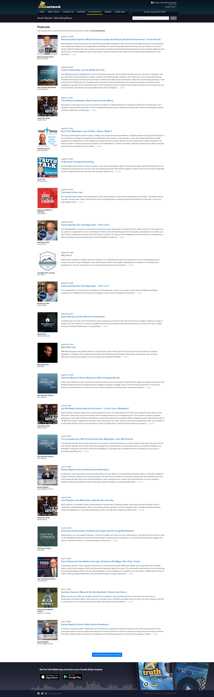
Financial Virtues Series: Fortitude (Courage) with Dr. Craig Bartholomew (97, 531)
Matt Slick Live (68, 347)
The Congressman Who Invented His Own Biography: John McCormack (97, 439)
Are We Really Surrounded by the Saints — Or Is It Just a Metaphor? (95, 408)
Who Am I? (66, 255)
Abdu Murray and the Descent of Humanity (83, 316)
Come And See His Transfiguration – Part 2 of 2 (85, 225)
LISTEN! (120, 12)
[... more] (72, 54)
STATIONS (81, 12)
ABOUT (54, 12)
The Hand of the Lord (72, 192)
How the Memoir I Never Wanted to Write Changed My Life (90, 378)
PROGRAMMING (94, 12)
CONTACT (68, 12)
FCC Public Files (54, 694)
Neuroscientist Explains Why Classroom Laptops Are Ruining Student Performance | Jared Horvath (111, 39)
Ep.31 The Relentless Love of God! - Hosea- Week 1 (86, 131)
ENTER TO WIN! (170, 7)
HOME (41, 12)
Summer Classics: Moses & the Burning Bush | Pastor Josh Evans (94, 592)
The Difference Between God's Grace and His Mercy (87, 100)
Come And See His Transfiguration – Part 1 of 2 (85, 286)
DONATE (108, 12)
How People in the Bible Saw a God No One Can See (87, 500)
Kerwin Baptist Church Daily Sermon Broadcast (85, 469)
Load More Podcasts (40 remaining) (107, 655)
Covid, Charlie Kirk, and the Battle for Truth (83, 70)
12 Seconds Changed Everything (77, 162)
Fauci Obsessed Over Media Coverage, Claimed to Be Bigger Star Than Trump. (100, 561)
